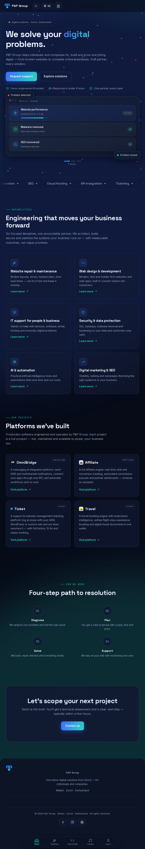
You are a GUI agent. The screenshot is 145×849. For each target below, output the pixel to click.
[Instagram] (72, 822)
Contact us (72, 725)
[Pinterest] (82, 822)
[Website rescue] (66, 161)
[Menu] (58, 6)
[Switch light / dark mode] (36, 6)
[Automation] (72, 161)
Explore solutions (55, 76)
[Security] (79, 161)
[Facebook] (63, 822)
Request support (21, 76)
